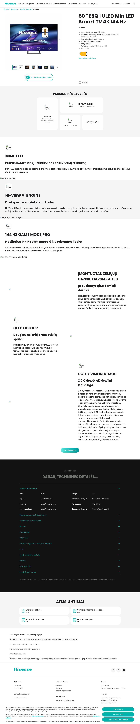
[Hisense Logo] (10, 3)
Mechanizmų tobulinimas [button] (30, 521)
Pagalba (127, 4)
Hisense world (117, 4)
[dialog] (70, 714)
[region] (33, 38)
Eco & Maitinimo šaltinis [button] (30, 555)
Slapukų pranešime (37, 716)
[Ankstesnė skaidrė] (8, 38)
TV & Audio (18, 682)
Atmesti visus (118, 714)
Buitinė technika (60, 4)
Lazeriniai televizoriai (44, 4)
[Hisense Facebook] (113, 670)
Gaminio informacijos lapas (87, 58)
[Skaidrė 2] (21, 67)
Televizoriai (14, 9)
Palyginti (84, 83)
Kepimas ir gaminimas (63, 691)
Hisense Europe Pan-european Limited (113, 688)
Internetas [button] (24, 538)
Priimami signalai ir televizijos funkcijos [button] (36, 543)
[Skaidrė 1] (14, 67)
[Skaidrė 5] (39, 67)
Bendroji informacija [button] (28, 489)
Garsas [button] (23, 526)
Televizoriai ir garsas (26, 4)
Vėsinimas (59, 686)
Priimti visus (118, 709)
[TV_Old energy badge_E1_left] (83, 56)
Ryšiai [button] (22, 549)
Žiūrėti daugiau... (70, 450)
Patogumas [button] (24, 532)
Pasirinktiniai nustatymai (118, 719)
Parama (104, 694)
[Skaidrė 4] (33, 67)
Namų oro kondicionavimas (65, 700)
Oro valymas (92, 4)
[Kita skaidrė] (59, 38)
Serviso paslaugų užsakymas (111, 698)
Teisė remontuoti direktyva (109, 700)
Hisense (103, 682)
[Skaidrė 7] (52, 67)
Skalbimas (59, 688)
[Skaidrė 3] (27, 67)
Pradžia (6, 9)
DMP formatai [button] (25, 566)
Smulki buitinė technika (77, 4)
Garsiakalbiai (18, 688)
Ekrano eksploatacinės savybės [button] (33, 515)
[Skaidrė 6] (46, 67)
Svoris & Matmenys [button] (28, 572)
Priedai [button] (22, 561)
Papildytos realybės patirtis (41, 77)
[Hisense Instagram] (118, 670)
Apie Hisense (105, 686)
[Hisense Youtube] (124, 670)
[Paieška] (134, 4)
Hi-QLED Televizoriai (26, 9)
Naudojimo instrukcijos (108, 703)
